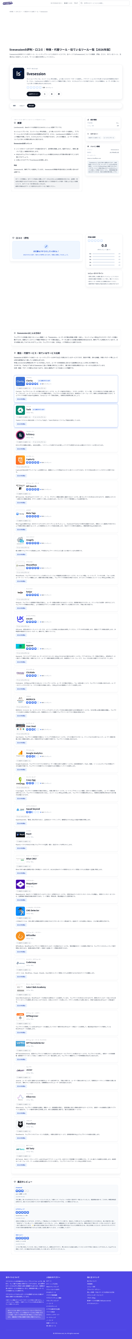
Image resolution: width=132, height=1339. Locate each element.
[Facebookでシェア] (52, 94)
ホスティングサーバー (53, 1315)
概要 (14, 106)
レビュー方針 (91, 1287)
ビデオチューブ (20, 1209)
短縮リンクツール (51, 1323)
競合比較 (31, 106)
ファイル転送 (50, 1312)
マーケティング (51, 1317)
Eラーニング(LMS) (52, 1284)
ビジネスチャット (51, 1306)
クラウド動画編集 (51, 1295)
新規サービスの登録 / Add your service (99, 1301)
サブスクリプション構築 (53, 1298)
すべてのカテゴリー (93, 1303)
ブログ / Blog (91, 1298)
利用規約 (90, 1284)
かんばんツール (51, 1292)
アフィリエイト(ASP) (52, 1289)
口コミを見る (21, 399)
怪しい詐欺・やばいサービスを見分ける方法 (100, 1292)
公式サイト (32, 94)
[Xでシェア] (45, 94)
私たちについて (92, 1281)
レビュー (22, 106)
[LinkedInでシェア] (59, 94)
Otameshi (19, 1187)
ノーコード (49, 1303)
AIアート (49, 1281)
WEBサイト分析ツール (94, 137)
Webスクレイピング (52, 1287)
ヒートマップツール (109, 137)
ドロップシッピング (52, 1301)
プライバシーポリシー (94, 1289)
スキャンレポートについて (95, 1295)
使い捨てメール (51, 1326)
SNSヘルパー (19, 1235)
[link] (66, 389)
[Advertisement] (66, 30)
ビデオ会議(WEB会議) (53, 1309)
